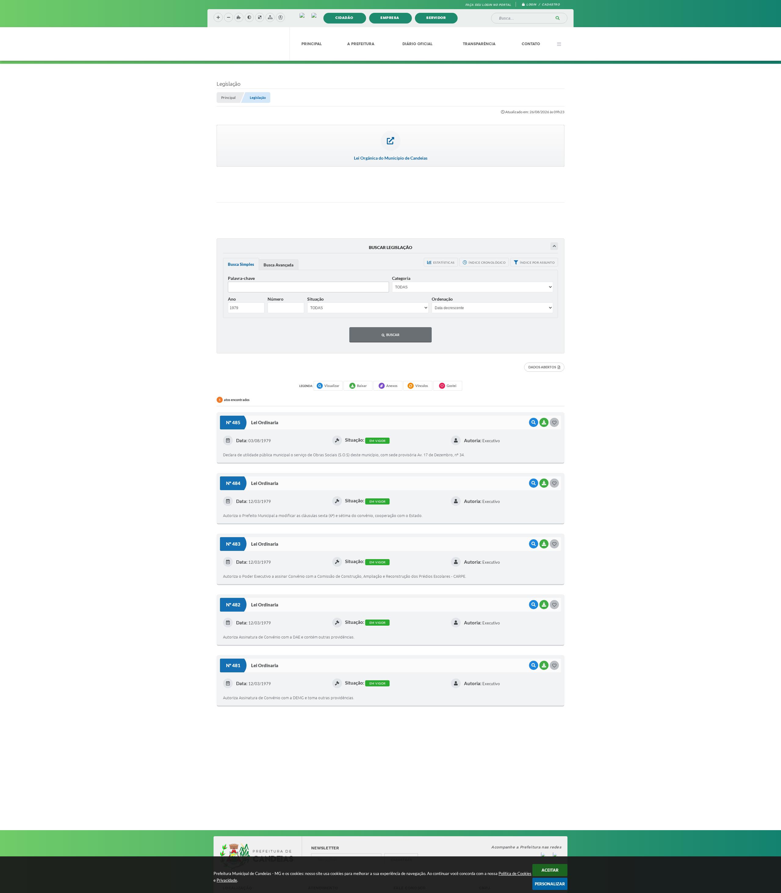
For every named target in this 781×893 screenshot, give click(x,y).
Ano (232, 299)
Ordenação (442, 299)
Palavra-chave (241, 278)
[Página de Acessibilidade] (280, 17)
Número (275, 299)
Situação (315, 299)
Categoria (401, 278)
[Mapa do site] (270, 17)
